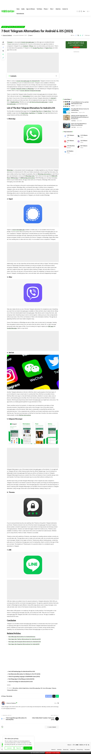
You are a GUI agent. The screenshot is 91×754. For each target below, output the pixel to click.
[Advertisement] (45, 20)
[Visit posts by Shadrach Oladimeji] (3, 703)
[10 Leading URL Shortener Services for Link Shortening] (66, 110)
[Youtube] (69, 146)
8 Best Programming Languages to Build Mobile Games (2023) (24, 676)
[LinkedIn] (58, 703)
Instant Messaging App (34, 688)
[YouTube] (77, 745)
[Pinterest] (69, 141)
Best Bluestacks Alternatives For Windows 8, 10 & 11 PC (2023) (24, 674)
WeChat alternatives (25, 415)
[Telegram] (69, 151)
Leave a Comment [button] (52, 727)
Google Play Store (38, 48)
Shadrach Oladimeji (7, 35)
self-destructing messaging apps (38, 102)
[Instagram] (83, 141)
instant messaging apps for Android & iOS (28, 81)
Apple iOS (11, 26)
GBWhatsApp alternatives (27, 178)
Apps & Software (19, 26)
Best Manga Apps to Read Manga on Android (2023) (21, 679)
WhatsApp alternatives (44, 174)
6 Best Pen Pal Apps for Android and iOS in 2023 (21, 681)
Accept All (28, 748)
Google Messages (12, 328)
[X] (83, 136)
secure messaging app (18, 229)
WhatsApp (10, 170)
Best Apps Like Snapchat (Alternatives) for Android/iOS (24, 644)
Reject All (18, 748)
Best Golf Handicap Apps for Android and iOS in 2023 (22, 671)
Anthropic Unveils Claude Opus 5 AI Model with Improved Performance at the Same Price (79, 117)
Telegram (9, 42)
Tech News (73, 120)
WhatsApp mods (30, 176)
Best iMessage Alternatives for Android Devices (22, 636)
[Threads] (87, 745)
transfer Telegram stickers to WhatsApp (22, 88)
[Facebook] (69, 136)
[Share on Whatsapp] (80, 35)
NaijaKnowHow (15, 102)
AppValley (32, 113)
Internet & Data (74, 112)
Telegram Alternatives (12, 690)
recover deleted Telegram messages (30, 90)
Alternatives (15, 688)
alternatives (26, 96)
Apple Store (49, 48)
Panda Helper (25, 113)
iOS (8, 100)
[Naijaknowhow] (7, 11)
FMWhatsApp (14, 178)
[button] (77, 11)
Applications (26, 688)
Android (4, 26)
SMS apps (50, 326)
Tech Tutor (73, 127)
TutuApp (39, 113)
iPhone (31, 46)
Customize (9, 748)
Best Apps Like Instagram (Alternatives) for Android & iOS (25, 641)
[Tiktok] (83, 146)
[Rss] (89, 745)
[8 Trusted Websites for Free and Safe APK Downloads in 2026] (66, 104)
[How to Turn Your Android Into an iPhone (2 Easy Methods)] (66, 125)
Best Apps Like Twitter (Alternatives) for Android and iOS (25, 639)
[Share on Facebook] (76, 35)
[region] (18, 743)
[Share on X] (78, 35)
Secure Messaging (47, 688)
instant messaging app (27, 42)
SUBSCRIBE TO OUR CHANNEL (53, 752)
